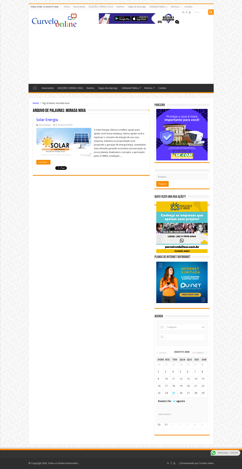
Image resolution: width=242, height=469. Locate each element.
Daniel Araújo (44, 125)
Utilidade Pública (158, 7)
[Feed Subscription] (149, 110)
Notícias (175, 7)
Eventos (120, 7)
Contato (188, 7)
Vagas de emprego (137, 7)
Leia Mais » (43, 162)
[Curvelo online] (54, 19)
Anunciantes (79, 7)
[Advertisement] (121, 54)
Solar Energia (47, 120)
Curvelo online (206, 463)
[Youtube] (189, 12)
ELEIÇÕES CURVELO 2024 (101, 7)
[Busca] (211, 12)
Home (67, 7)
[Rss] (183, 12)
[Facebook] (186, 12)
